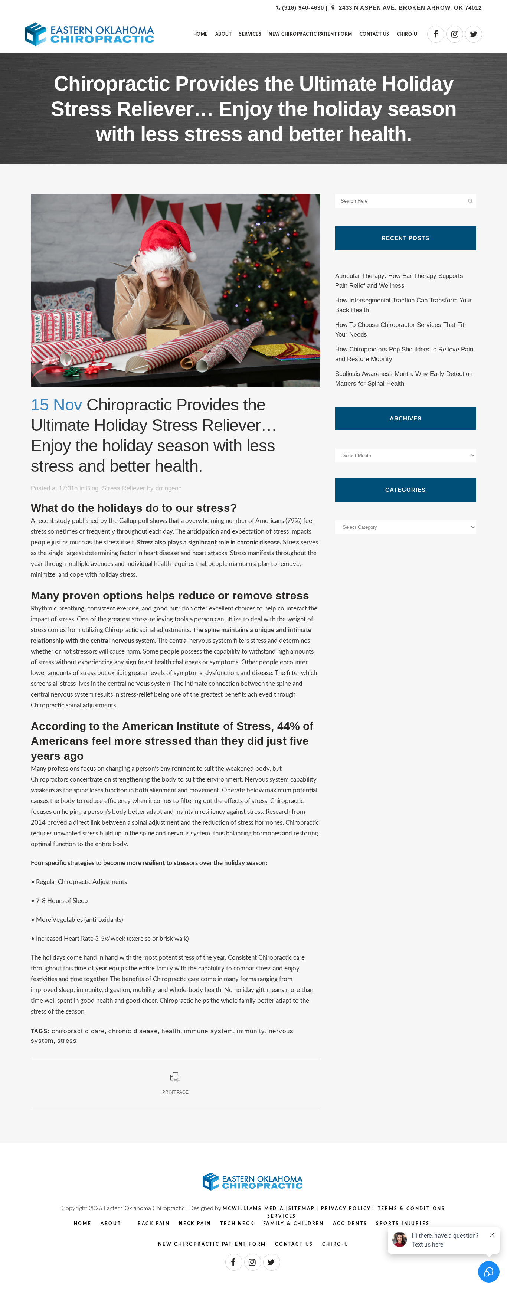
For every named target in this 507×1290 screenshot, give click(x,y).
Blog (92, 488)
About (111, 1223)
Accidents (350, 1223)
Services (281, 1216)
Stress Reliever (123, 488)
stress (67, 1040)
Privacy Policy (346, 1208)
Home (83, 1223)
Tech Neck (237, 1223)
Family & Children (293, 1223)
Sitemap (301, 1208)
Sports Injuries (402, 1223)
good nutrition (173, 608)
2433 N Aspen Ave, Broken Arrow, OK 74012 (409, 7)
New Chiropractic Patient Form (212, 1244)
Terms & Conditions (411, 1208)
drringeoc (168, 488)
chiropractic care (78, 1031)
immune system (208, 1031)
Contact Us (294, 1244)
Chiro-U (335, 1244)
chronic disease (133, 1031)
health (170, 1031)
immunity (251, 1031)
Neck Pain (195, 1223)
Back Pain (154, 1223)
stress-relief (137, 694)
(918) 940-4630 (303, 7)
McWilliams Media (253, 1208)
